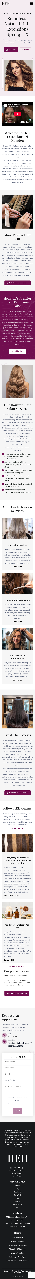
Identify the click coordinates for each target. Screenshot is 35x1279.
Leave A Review (17, 1173)
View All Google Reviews (17, 993)
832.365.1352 (13, 1036)
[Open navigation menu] (31, 3)
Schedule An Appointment (18, 283)
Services (25, 50)
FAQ (17, 1189)
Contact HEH (9, 960)
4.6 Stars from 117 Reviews (17, 1171)
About (17, 1186)
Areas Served (17, 1204)
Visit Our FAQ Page (11, 896)
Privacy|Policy (17, 1276)
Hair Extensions (23, 1261)
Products (17, 1192)
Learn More (17, 567)
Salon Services (11, 1261)
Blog (17, 1198)
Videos (17, 1201)
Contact (17, 1207)
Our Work (17, 1195)
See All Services (17, 351)
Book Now (12, 50)
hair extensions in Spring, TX (20, 1133)
